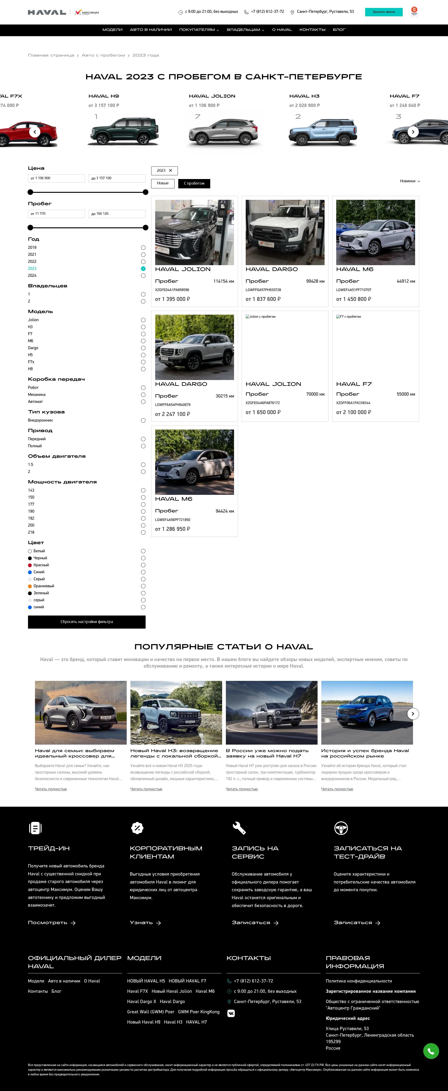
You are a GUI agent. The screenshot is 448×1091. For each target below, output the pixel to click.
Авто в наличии (151, 30)
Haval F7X (137, 991)
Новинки (407, 181)
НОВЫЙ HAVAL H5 (146, 981)
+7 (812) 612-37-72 (253, 981)
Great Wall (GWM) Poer (151, 1012)
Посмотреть (47, 923)
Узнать (141, 923)
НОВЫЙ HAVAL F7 (187, 981)
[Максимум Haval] (63, 12)
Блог (339, 30)
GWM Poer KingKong (199, 1012)
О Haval (282, 30)
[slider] (29, 192)
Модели (112, 30)
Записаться (251, 923)
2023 (161, 171)
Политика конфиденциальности (359, 981)
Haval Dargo (172, 1001)
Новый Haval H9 (144, 1022)
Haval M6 (205, 991)
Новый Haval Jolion (172, 991)
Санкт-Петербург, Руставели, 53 (267, 1001)
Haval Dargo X (141, 1001)
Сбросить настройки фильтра (87, 622)
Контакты (313, 30)
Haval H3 (173, 1022)
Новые (163, 183)
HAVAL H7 (196, 1022)
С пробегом (194, 184)
